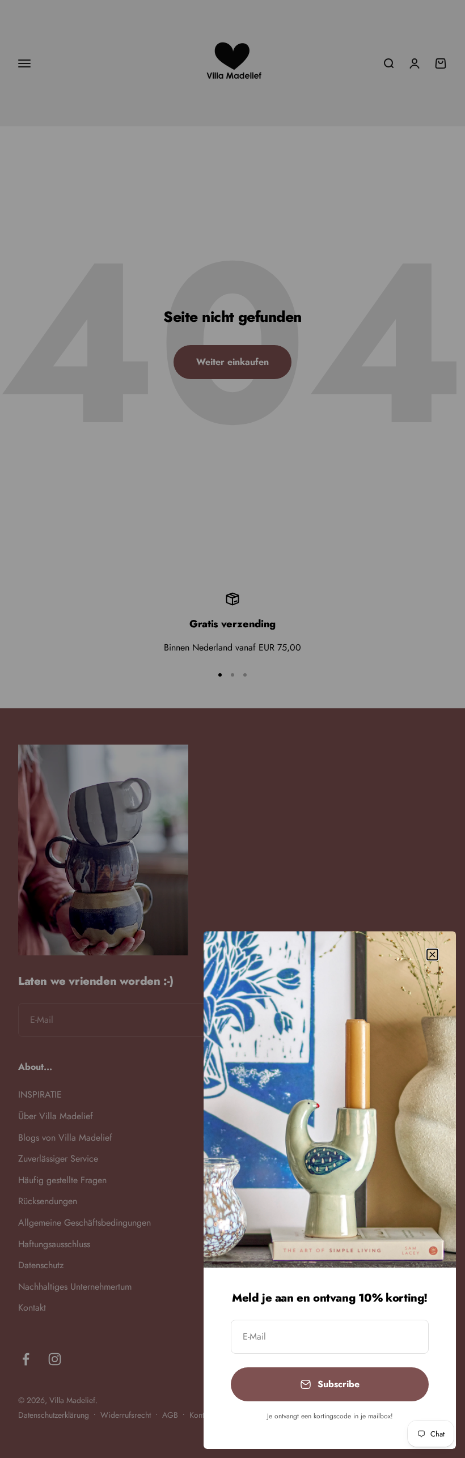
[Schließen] (432, 954)
